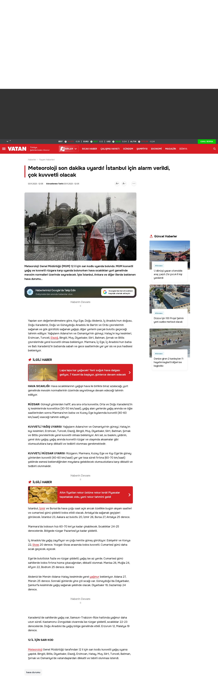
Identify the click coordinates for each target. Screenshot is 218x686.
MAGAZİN (170, 148)
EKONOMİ (156, 148)
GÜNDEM (128, 148)
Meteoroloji (31, 266)
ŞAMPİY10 (142, 148)
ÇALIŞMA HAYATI (110, 148)
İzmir (42, 508)
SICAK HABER (89, 148)
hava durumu (32, 279)
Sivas (35, 544)
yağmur (94, 576)
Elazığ (54, 337)
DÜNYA (183, 148)
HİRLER (67, 148)
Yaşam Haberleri (47, 159)
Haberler (32, 159)
